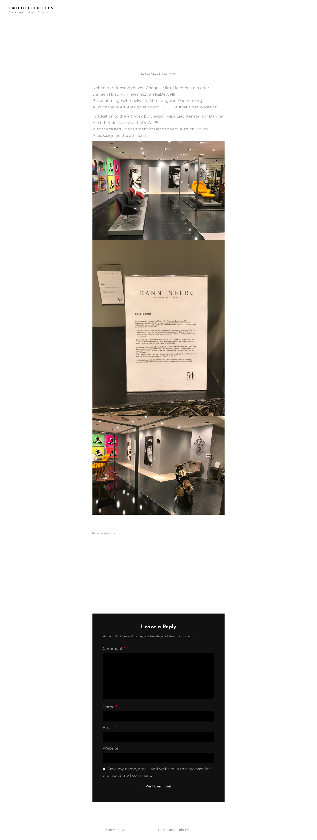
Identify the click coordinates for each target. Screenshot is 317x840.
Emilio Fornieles (31, 7)
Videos (191, 23)
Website (111, 748)
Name (110, 707)
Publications (168, 23)
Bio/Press (117, 23)
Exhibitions (140, 23)
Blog (227, 23)
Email (109, 727)
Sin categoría (105, 533)
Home (13, 23)
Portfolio (34, 23)
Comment (114, 648)
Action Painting (62, 23)
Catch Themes (200, 830)
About (210, 23)
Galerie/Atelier (251, 23)
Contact (277, 23)
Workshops (92, 23)
